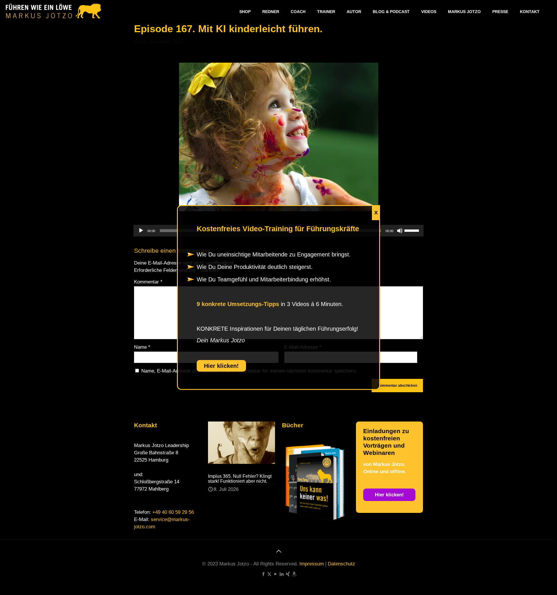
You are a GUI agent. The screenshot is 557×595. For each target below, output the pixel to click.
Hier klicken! (221, 366)
